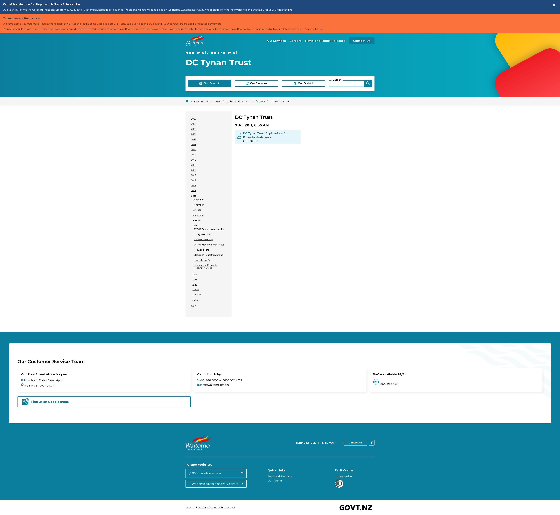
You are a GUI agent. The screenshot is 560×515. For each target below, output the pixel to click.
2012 (193, 190)
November (198, 205)
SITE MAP (328, 442)
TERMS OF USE (305, 442)
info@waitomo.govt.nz (215, 385)
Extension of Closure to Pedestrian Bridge (205, 266)
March (195, 289)
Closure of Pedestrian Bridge (208, 255)
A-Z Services (276, 41)
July (194, 225)
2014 (193, 180)
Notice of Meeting (203, 239)
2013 (193, 185)
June (194, 274)
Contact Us (361, 41)
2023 (193, 134)
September (198, 215)
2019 (193, 154)
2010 (193, 306)
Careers (295, 41)
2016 (193, 170)
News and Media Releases (325, 41)
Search (337, 80)
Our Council (275, 480)
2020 (193, 149)
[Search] (368, 84)
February (197, 294)
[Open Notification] (554, 5)
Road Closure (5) (202, 260)
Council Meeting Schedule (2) (209, 244)
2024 (193, 129)
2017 (193, 165)
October (196, 210)
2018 (193, 160)
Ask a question (343, 476)
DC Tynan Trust (202, 234)
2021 (193, 144)
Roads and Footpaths (280, 476)
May (194, 279)
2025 (193, 124)
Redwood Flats (201, 250)
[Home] (195, 45)
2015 (193, 175)
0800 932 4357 (389, 383)
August (196, 220)
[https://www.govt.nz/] (355, 510)
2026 (193, 119)
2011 (193, 195)
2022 (193, 139)
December (198, 199)
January (196, 300)
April (194, 284)
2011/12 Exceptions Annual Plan (209, 229)
